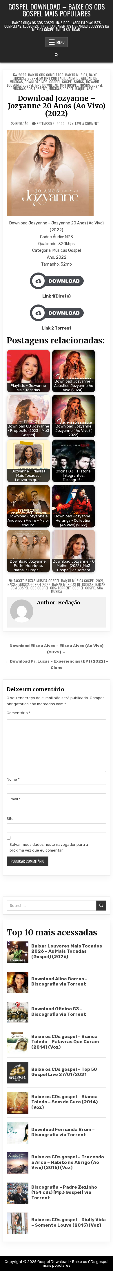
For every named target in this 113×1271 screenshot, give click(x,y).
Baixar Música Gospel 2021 (82, 580)
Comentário (18, 713)
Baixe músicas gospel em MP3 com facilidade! (55, 76)
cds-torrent (60, 587)
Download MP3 (36, 81)
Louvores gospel (20, 85)
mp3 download (46, 85)
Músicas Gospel (61, 88)
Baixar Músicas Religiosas (73, 584)
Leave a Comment (86, 123)
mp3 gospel (69, 85)
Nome (13, 779)
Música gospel (91, 85)
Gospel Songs (73, 81)
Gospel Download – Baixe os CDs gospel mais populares (56, 9)
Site (10, 818)
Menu (61, 42)
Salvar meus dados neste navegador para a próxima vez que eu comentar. (49, 847)
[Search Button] (56, 55)
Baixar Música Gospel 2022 (29, 584)
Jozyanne (92, 81)
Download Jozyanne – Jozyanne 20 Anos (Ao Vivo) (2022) (56, 106)
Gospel (54, 81)
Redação (21, 123)
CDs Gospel (39, 587)
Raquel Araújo (86, 88)
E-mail (14, 799)
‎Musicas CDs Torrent (30, 88)
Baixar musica (76, 74)
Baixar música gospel (42, 580)
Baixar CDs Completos (45, 74)
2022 (22, 74)
